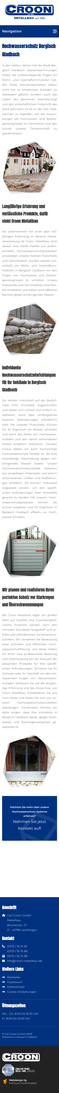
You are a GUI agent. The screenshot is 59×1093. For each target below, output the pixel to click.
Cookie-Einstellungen (21, 991)
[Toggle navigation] (55, 31)
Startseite (13, 977)
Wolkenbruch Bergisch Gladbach (19, 1037)
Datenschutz (15, 987)
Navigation (12, 31)
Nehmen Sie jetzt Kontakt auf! (29, 818)
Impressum (14, 982)
